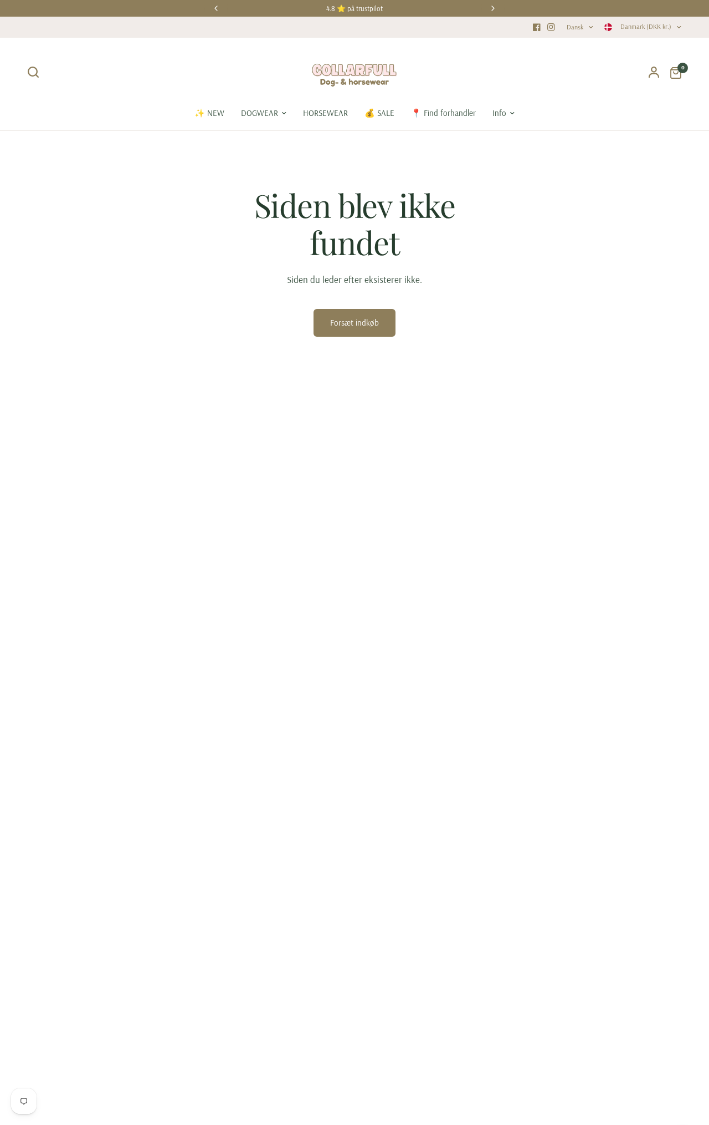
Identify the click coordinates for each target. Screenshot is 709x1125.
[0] (673, 72)
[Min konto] (654, 72)
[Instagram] (551, 27)
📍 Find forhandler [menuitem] (443, 113)
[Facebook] (537, 27)
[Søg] (36, 72)
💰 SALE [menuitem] (379, 113)
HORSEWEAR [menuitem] (325, 113)
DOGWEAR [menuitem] (259, 113)
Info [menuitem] (499, 113)
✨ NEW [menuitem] (209, 113)
